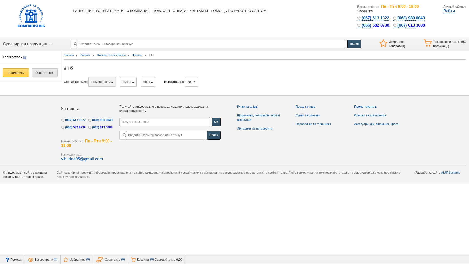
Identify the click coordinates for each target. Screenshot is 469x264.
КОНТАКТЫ (198, 11)
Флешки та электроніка (370, 115)
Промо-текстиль (365, 106)
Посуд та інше (305, 106)
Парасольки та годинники (313, 124)
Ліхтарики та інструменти (255, 128)
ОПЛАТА (179, 11)
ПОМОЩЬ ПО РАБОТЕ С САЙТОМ (238, 11)
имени (127, 82)
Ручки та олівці (247, 106)
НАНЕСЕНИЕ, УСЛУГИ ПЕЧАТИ (98, 11)
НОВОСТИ (161, 11)
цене (147, 82)
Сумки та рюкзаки (308, 115)
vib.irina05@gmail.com (82, 159)
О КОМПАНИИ (138, 11)
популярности (101, 82)
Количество (12, 57)
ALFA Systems (450, 172)
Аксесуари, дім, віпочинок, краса (376, 124)
